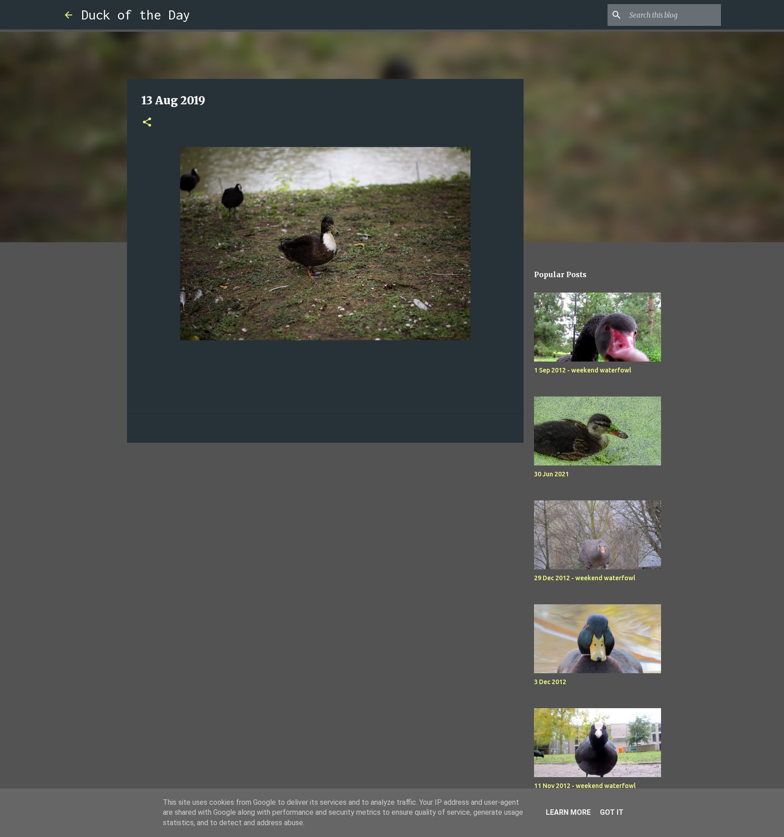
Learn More (568, 812)
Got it (611, 812)
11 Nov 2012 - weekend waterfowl (585, 785)
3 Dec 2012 (550, 681)
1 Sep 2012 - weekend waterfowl (582, 370)
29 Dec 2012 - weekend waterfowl (584, 578)
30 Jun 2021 (551, 474)
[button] (147, 123)
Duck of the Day (135, 14)
